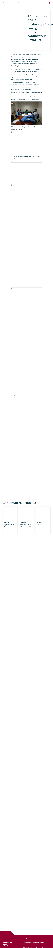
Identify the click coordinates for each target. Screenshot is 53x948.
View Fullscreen (15, 396)
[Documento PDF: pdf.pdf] (26, 443)
